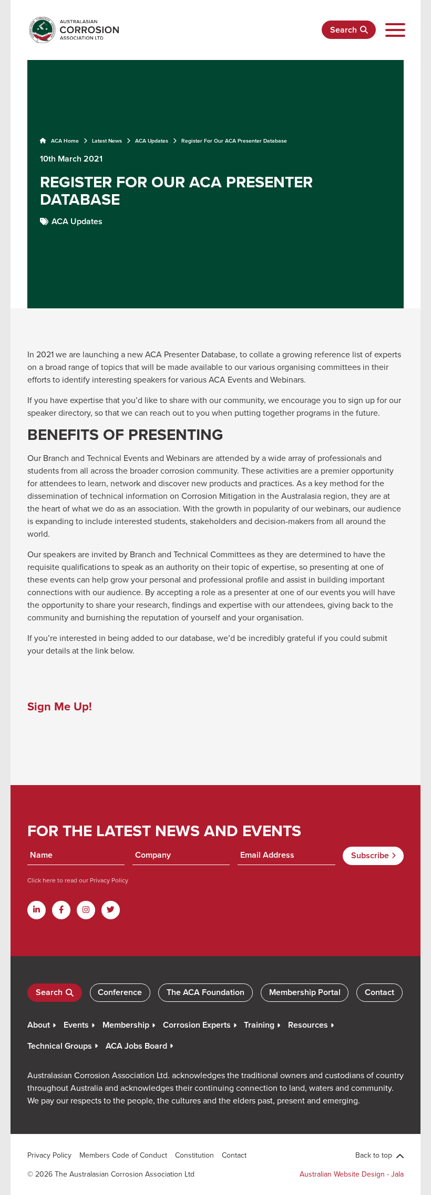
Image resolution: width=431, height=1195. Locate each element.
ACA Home (64, 141)
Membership (125, 1025)
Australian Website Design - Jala (352, 1174)
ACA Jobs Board (136, 1046)
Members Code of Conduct (123, 1155)
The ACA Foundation (205, 992)
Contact (379, 992)
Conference (120, 992)
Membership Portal (305, 992)
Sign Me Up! (59, 706)
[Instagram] (86, 910)
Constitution (194, 1155)
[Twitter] (110, 910)
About (38, 1025)
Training (259, 1025)
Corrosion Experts (197, 1025)
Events (76, 1025)
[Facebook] (61, 910)
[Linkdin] (36, 910)
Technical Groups (59, 1046)
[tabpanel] (215, 183)
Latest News (107, 141)
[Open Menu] (395, 30)
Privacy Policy (108, 880)
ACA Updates (151, 141)
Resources (308, 1025)
